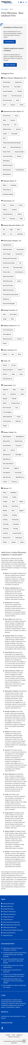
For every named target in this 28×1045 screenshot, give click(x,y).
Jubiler (4, 450)
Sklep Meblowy (6, 160)
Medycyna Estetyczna (8, 369)
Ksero (16, 407)
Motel (12, 319)
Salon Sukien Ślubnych (8, 463)
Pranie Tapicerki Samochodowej (10, 294)
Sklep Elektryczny (19, 477)
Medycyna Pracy (7, 537)
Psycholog (15, 528)
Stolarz (4, 147)
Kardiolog (5, 515)
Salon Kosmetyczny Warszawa (11, 922)
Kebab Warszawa (8, 935)
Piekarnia (5, 209)
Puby (4, 218)
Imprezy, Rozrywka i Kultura (12, 225)
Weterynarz (18, 421)
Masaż (12, 510)
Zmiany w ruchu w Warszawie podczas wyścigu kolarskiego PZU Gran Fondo (13, 975)
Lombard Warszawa (8, 909)
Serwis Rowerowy (19, 272)
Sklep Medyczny (6, 459)
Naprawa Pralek (6, 151)
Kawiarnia (14, 209)
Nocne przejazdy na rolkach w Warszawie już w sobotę (14, 986)
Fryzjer (21, 374)
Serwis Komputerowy (8, 330)
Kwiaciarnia (14, 481)
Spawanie (12, 120)
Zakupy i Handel (8, 432)
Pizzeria (20, 205)
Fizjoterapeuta (18, 537)
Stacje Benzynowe (7, 245)
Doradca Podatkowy (8, 91)
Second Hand (6, 468)
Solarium (5, 365)
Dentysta (13, 542)
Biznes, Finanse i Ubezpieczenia (13, 78)
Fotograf (5, 425)
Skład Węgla (18, 454)
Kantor (4, 104)
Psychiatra (5, 497)
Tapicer (14, 389)
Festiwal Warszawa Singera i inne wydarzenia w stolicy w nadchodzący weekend (13, 980)
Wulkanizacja (6, 299)
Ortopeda (5, 501)
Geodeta (5, 133)
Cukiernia (19, 214)
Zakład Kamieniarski (8, 165)
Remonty (19, 156)
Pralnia (22, 394)
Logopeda (21, 510)
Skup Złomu (13, 394)
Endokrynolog (15, 519)
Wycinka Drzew (6, 115)
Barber (13, 374)
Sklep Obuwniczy (7, 477)
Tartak (16, 115)
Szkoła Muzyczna (7, 189)
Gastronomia (7, 201)
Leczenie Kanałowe (17, 533)
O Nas (13, 1035)
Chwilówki (19, 91)
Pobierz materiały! (10, 64)
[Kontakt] (21, 2)
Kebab (21, 218)
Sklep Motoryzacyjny (8, 281)
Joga (13, 354)
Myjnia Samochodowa (8, 276)
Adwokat (5, 95)
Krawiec (19, 416)
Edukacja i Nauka (8, 181)
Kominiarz (18, 129)
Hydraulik (14, 398)
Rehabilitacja (13, 492)
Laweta (19, 281)
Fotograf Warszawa (8, 917)
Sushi (4, 205)
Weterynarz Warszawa (9, 914)
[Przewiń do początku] (24, 1041)
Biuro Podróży (13, 314)
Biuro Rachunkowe (7, 100)
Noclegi (4, 319)
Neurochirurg (15, 506)
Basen (19, 354)
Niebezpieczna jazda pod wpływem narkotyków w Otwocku (12, 949)
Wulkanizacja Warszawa (9, 927)
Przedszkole (13, 185)
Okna (15, 124)
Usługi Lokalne (8, 385)
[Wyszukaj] (23, 2)
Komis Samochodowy (8, 285)
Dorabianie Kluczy (15, 403)
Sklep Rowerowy (19, 441)
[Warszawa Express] (6, 2)
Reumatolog (16, 524)
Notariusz (13, 104)
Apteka (22, 542)
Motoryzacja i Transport (10, 240)
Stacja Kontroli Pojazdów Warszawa (13, 930)
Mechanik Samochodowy (9, 263)
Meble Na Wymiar (7, 129)
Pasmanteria (19, 445)
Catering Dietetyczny (8, 214)
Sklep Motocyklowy (7, 249)
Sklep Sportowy (6, 441)
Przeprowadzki (20, 249)
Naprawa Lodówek (19, 151)
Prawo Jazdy (6, 267)
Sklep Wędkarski (20, 436)
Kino (11, 234)
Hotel (4, 314)
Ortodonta (5, 533)
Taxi (20, 263)
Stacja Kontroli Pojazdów (9, 303)
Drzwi (4, 138)
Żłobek (4, 185)
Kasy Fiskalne (17, 86)
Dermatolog (5, 524)
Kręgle (11, 229)
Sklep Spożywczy (7, 454)
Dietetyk (5, 542)
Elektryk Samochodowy (8, 290)
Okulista (21, 501)
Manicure (5, 374)
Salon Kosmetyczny (7, 378)
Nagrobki (5, 398)
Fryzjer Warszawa (8, 919)
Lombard (5, 481)
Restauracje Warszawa (9, 932)
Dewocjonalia (18, 472)
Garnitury (12, 450)
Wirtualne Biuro (6, 82)
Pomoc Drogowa (7, 254)
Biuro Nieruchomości (17, 95)
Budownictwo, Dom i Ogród (12, 111)
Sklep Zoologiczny (7, 436)
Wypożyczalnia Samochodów (10, 258)
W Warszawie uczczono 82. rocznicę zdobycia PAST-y (13, 966)
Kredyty (21, 104)
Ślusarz (22, 389)
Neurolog (5, 506)
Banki (17, 100)
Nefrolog (5, 510)
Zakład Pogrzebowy (7, 416)
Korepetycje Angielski (8, 194)
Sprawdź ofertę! (9, 41)
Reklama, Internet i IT (10, 325)
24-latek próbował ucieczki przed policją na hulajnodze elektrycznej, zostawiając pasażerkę (15, 954)
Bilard (4, 234)
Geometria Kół (18, 254)
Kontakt (3, 1018)
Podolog (14, 497)
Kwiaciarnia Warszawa (9, 911)
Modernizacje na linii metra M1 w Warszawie (12, 970)
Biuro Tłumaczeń (7, 407)
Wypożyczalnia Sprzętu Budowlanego (12, 142)
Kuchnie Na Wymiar (8, 156)
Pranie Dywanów (7, 421)
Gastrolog (5, 519)
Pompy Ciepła (6, 124)
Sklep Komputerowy (7, 339)
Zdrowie (6, 488)
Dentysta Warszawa (8, 903)
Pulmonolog (6, 528)
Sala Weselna (20, 234)
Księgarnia (16, 468)
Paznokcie (20, 369)
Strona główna (4, 9)
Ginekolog (14, 515)
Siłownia (5, 354)
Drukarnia (19, 339)
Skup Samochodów (17, 267)
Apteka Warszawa (8, 906)
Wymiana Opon (6, 272)
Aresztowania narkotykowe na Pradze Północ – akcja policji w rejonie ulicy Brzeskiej (13, 960)
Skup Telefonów (6, 472)
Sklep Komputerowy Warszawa (11, 924)
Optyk (13, 501)
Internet (5, 343)
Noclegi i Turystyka (9, 310)
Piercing (13, 365)
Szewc (4, 394)
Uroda (5, 361)
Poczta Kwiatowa (7, 445)
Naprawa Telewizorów (15, 147)
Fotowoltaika (14, 133)
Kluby (18, 229)
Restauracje (12, 218)
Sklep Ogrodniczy (7, 174)
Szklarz (4, 120)
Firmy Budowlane (20, 169)
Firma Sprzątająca (7, 412)
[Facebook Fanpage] (18, 2)
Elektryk (5, 403)
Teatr (4, 229)
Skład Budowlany (7, 169)
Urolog (4, 492)
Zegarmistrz (5, 389)
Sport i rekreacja (8, 350)
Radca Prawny (6, 86)
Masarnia (12, 205)
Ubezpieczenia (18, 82)
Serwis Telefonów (7, 334)
